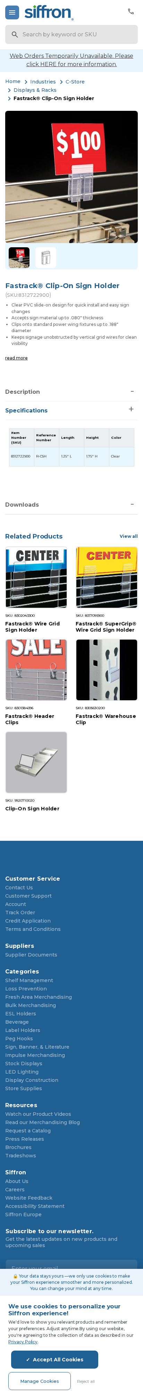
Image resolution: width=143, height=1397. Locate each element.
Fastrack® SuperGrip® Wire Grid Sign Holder (106, 627)
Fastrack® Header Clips (29, 719)
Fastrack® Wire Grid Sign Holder (32, 627)
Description (22, 392)
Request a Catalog (28, 1131)
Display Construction (31, 1080)
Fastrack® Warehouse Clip (106, 719)
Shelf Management (29, 980)
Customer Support (28, 896)
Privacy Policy (22, 1341)
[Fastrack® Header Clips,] (36, 670)
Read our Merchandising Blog (42, 1122)
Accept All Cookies (58, 1359)
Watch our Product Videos (38, 1114)
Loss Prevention (26, 989)
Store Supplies (23, 1088)
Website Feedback (28, 1198)
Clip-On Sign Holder (32, 809)
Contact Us (19, 887)
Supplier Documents (31, 955)
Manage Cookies (39, 1381)
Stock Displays (23, 1063)
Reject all (86, 1381)
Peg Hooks (19, 1038)
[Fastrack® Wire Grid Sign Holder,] (36, 577)
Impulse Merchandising (35, 1055)
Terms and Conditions (33, 929)
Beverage (17, 1022)
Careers (15, 1189)
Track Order (20, 912)
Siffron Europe (23, 1214)
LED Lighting (22, 1072)
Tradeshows (20, 1156)
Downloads (22, 504)
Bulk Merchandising (30, 1005)
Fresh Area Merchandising (38, 997)
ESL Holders (20, 1014)
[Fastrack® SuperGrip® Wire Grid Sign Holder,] (107, 577)
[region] (71, 447)
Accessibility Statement (35, 1206)
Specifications (26, 410)
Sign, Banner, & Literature (37, 1047)
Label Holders (22, 1030)
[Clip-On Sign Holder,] (36, 762)
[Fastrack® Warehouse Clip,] (107, 670)
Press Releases (24, 1139)
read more (16, 358)
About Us (16, 1181)
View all (129, 536)
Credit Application (28, 921)
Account (15, 904)
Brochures (18, 1147)
